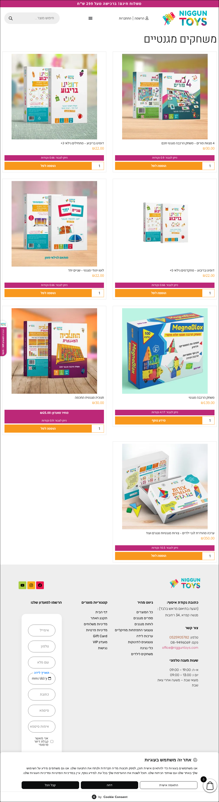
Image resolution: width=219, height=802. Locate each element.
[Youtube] (22, 585)
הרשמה (139, 18)
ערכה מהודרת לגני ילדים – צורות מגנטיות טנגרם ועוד (180, 533)
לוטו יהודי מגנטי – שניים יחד (86, 270)
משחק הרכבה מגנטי (202, 397)
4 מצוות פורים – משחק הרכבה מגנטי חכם (188, 143)
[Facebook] (40, 585)
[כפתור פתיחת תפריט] (90, 18)
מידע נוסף (159, 420)
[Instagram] (31, 585)
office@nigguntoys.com (180, 648)
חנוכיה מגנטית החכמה (89, 397)
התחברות (125, 18)
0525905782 (179, 637)
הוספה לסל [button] (158, 166)
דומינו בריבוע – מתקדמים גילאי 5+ (192, 270)
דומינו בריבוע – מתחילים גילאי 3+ (82, 143)
